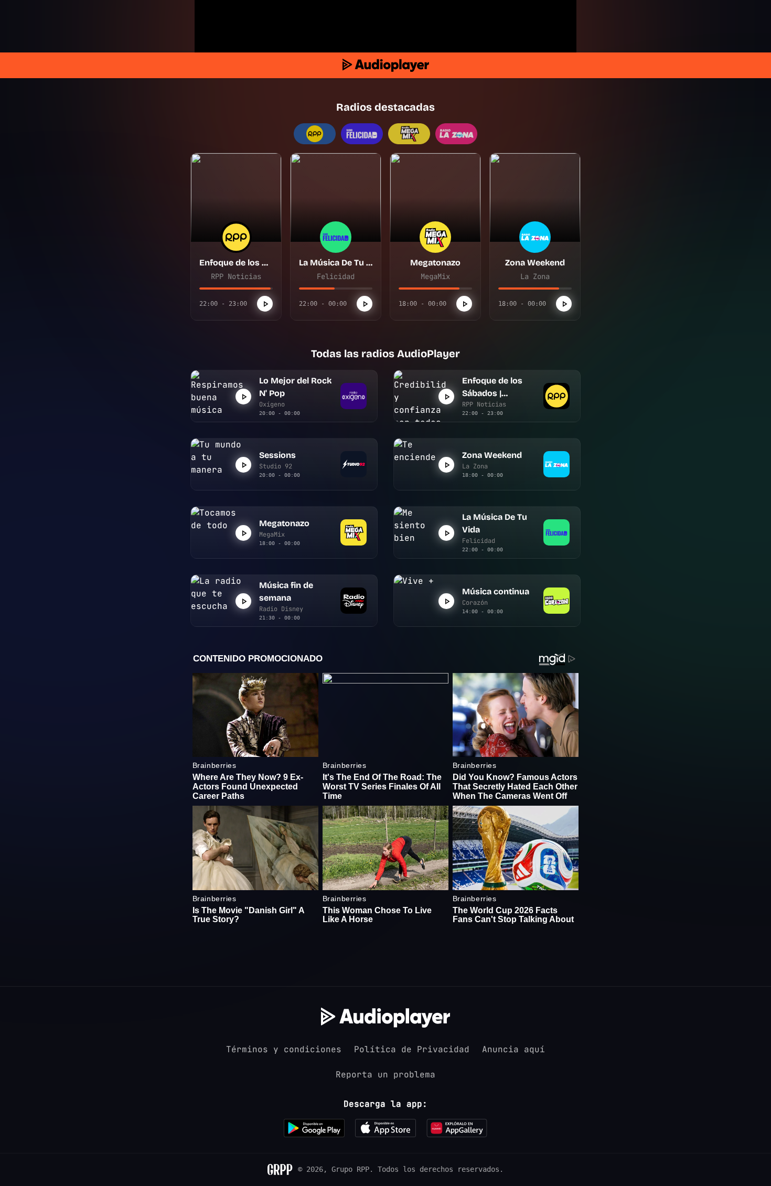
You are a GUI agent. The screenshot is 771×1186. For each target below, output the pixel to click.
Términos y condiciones (283, 1049)
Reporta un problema (385, 1074)
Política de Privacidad (411, 1049)
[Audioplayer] (385, 65)
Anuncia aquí (513, 1049)
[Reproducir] (265, 304)
